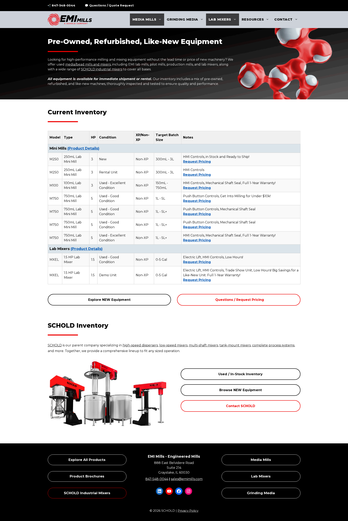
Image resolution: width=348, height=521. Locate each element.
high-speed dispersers (140, 345)
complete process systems (273, 345)
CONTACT (283, 19)
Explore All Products (87, 460)
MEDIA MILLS (144, 19)
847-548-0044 (156, 479)
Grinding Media (261, 493)
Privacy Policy (188, 511)
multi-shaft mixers (203, 345)
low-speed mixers (173, 345)
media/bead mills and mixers (88, 64)
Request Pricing (197, 162)
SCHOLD (55, 345)
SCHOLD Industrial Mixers (87, 493)
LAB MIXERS (220, 19)
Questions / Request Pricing (239, 300)
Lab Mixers (261, 476)
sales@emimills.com (187, 479)
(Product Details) (83, 148)
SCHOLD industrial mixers (101, 69)
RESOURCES (253, 19)
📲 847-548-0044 (62, 5)
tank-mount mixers (235, 345)
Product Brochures (87, 476)
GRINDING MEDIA (182, 19)
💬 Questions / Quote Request (109, 5)
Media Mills (261, 460)
